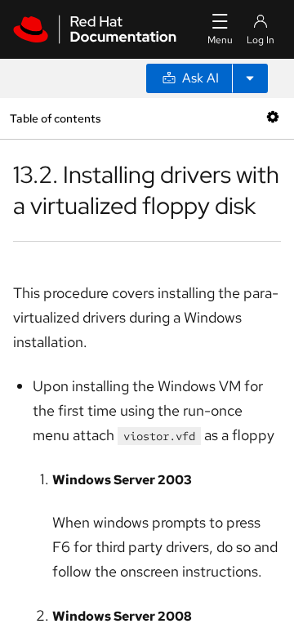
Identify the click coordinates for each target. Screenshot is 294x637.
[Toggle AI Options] (250, 78)
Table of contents (55, 118)
